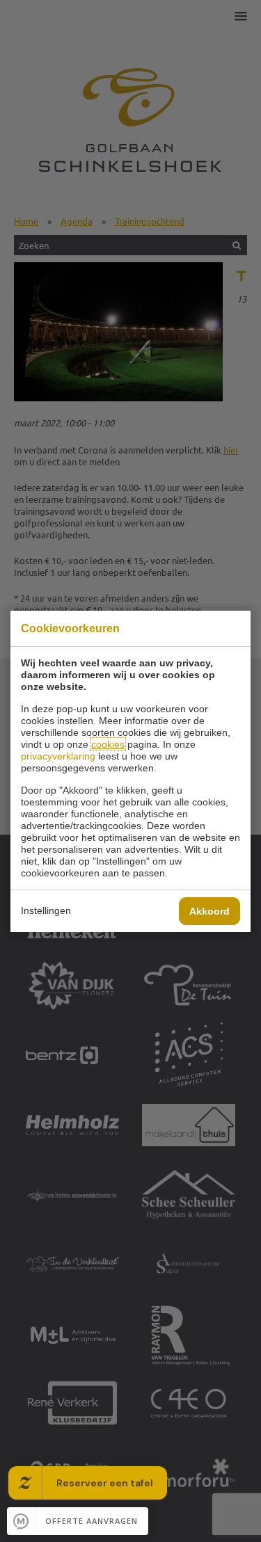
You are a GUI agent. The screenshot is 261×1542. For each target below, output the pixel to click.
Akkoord (209, 911)
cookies (108, 744)
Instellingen (46, 910)
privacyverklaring (58, 756)
